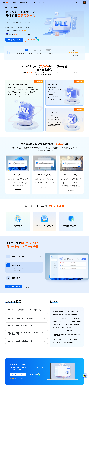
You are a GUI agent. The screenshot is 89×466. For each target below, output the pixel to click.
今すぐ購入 (34, 39)
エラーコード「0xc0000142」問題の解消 (62, 331)
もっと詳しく (73, 55)
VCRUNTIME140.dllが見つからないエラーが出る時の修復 (66, 318)
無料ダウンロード (15, 286)
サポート (44, 2)
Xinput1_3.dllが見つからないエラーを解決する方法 (65, 339)
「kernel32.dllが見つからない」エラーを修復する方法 (65, 311)
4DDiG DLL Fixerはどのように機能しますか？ (21, 318)
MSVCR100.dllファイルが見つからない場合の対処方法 (65, 315)
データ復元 (13, 2)
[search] (80, 2)
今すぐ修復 (38, 81)
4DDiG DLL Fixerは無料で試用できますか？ (21, 341)
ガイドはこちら (30, 287)
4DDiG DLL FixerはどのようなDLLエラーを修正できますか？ (24, 310)
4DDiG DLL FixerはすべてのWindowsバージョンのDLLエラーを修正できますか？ (25, 333)
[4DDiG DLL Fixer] (63, 24)
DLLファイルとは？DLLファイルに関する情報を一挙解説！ (67, 321)
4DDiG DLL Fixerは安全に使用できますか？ (21, 326)
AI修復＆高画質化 (24, 2)
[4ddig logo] (5, 2)
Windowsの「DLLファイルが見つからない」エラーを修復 (66, 324)
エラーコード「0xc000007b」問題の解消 (62, 327)
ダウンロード (69, 1)
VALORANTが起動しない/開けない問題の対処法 (64, 342)
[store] (76, 2)
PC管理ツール (35, 2)
